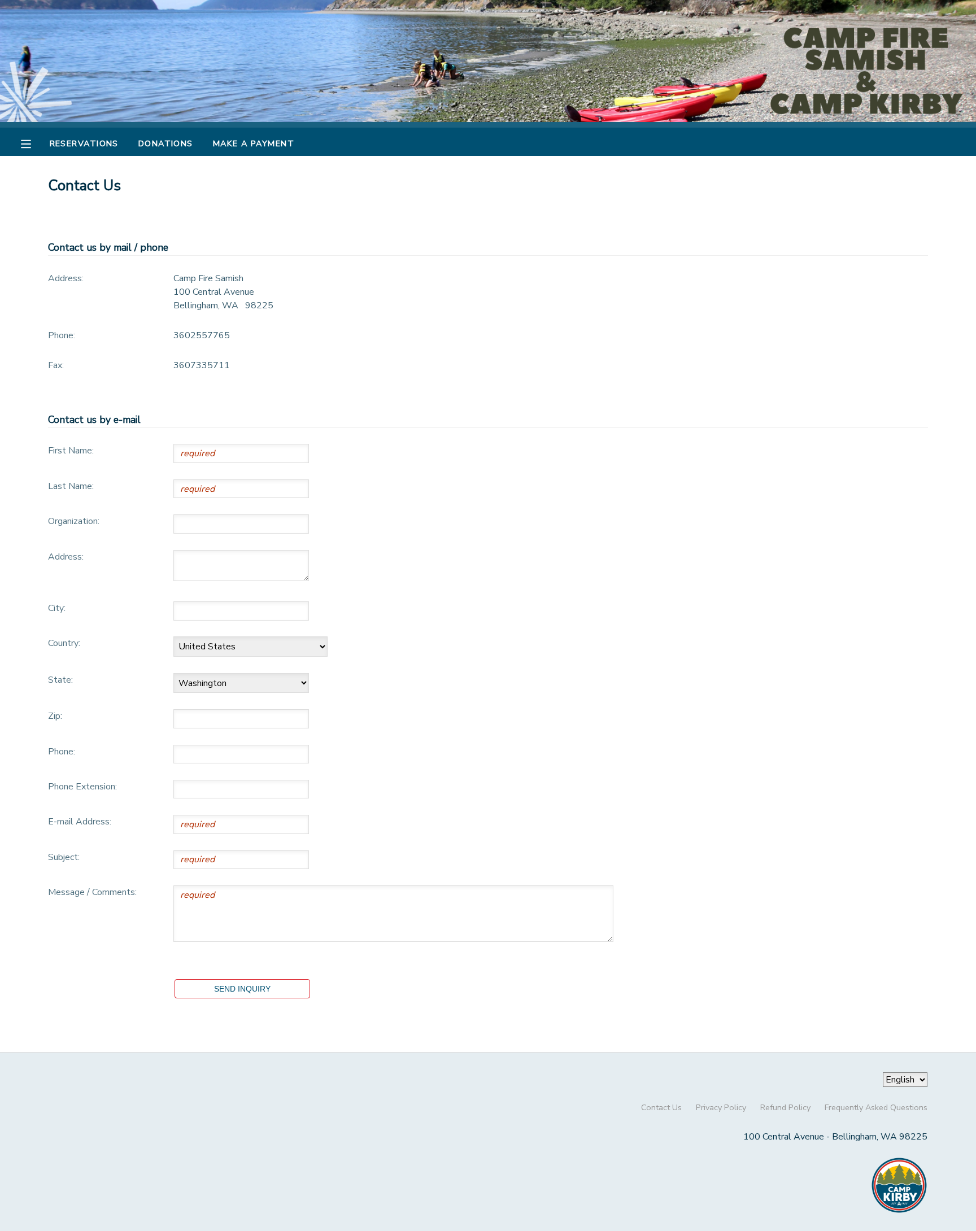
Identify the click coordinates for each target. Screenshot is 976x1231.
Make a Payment (253, 143)
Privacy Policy (721, 1107)
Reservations (84, 143)
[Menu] (34, 143)
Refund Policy (785, 1107)
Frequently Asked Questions (876, 1107)
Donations (165, 143)
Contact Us (661, 1107)
